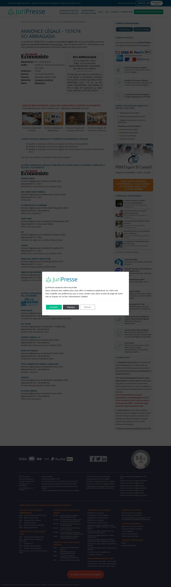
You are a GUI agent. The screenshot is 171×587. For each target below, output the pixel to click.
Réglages (71, 307)
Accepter (54, 307)
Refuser (87, 307)
